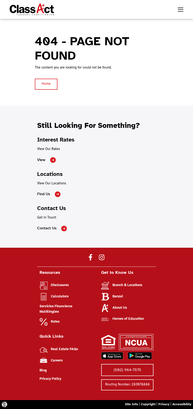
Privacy (163, 404)
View (41, 160)
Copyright (148, 404)
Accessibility (181, 404)
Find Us (43, 194)
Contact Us (46, 228)
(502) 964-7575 (127, 370)
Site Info (131, 404)
